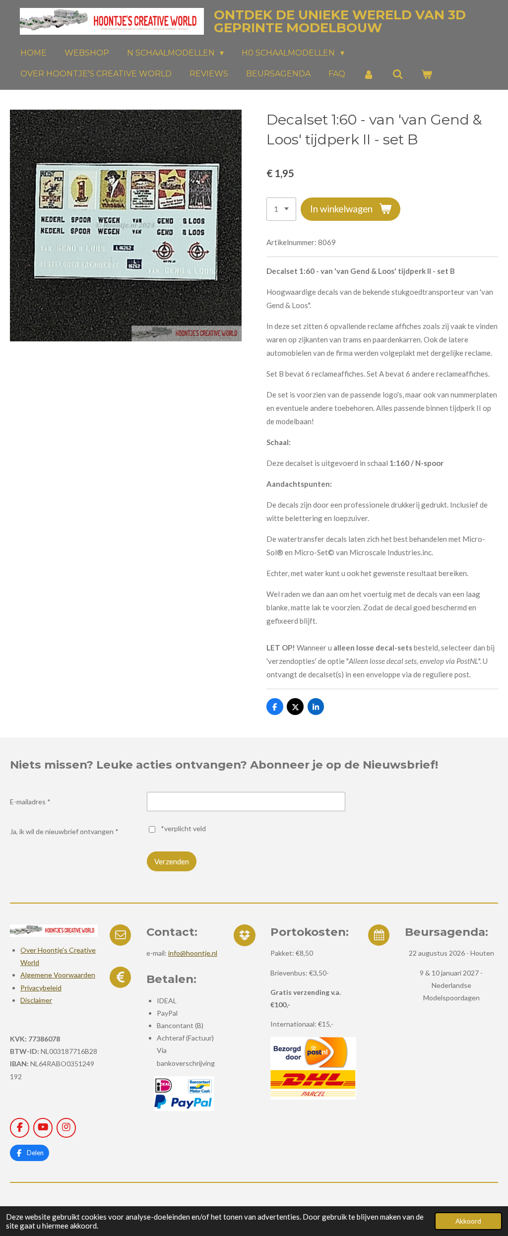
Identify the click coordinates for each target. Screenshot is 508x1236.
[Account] (369, 74)
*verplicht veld (183, 828)
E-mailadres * (30, 801)
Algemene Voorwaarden (57, 975)
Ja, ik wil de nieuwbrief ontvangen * (64, 831)
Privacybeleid (41, 987)
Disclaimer (36, 1000)
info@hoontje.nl (192, 953)
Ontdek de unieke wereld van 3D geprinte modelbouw (340, 21)
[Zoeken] (397, 74)
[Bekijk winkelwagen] (427, 74)
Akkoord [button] (468, 1221)
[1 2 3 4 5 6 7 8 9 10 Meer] (281, 209)
